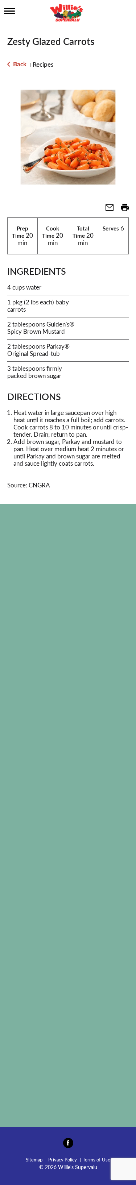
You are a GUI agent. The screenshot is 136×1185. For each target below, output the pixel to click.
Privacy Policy (62, 1160)
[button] (107, 210)
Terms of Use (96, 1160)
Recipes (43, 65)
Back (19, 64)
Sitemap (34, 1160)
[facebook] (68, 1145)
